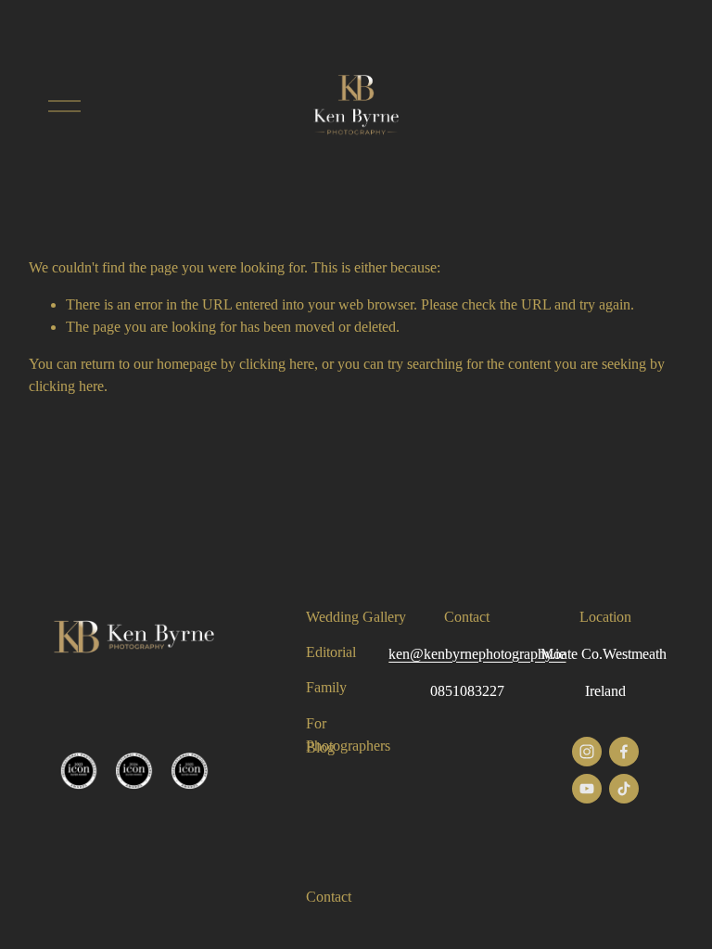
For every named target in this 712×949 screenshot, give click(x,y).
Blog (320, 747)
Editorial (331, 652)
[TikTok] (624, 788)
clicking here (276, 364)
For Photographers (348, 734)
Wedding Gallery (356, 617)
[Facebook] (624, 751)
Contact (328, 897)
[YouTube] (587, 788)
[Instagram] (587, 751)
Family (326, 687)
